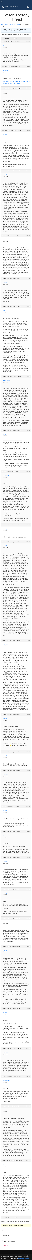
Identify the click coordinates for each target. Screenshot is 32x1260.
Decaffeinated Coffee (14, 24)
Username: (5, 1230)
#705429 (28, 1008)
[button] (1, 1)
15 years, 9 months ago (12, 31)
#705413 (28, 306)
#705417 (28, 525)
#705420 (28, 714)
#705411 (28, 236)
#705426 (28, 889)
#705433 (28, 1160)
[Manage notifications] (27, 1256)
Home (2, 24)
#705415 (28, 430)
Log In (6, 1245)
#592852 (28, 41)
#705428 (28, 946)
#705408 (28, 88)
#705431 (28, 1076)
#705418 (28, 542)
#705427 (28, 918)
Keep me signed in (9, 1241)
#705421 (28, 752)
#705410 (28, 171)
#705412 (28, 278)
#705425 (28, 857)
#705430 (28, 1048)
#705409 (28, 130)
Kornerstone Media (23, 1258)
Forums (6, 24)
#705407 (28, 66)
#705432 (28, 1106)
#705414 (28, 376)
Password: (5, 1235)
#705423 (28, 806)
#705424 (28, 831)
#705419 (28, 640)
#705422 (28, 770)
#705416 (28, 471)
